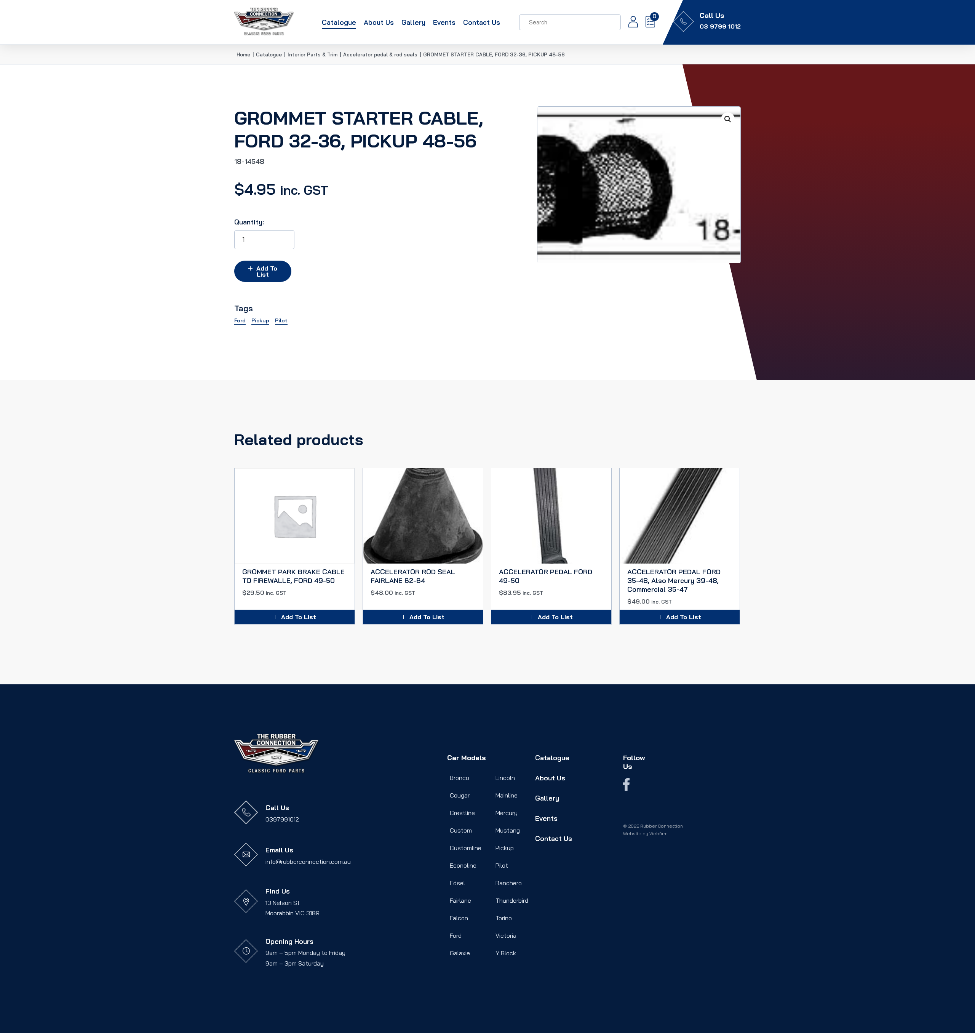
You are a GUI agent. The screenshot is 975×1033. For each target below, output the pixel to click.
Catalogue (339, 22)
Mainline (506, 795)
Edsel (457, 883)
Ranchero (508, 883)
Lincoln (505, 778)
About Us (379, 22)
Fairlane (460, 900)
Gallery (413, 22)
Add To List (266, 271)
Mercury (506, 813)
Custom (461, 830)
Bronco (459, 778)
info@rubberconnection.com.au (308, 861)
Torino (503, 918)
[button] (728, 119)
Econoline (463, 865)
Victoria (505, 935)
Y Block (505, 953)
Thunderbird (511, 900)
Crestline (462, 813)
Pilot (501, 865)
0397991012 (282, 819)
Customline (465, 848)
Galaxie (460, 953)
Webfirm (658, 833)
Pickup (504, 848)
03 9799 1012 (720, 26)
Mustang (507, 830)
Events (444, 22)
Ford (456, 935)
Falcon (459, 918)
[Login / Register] (629, 22)
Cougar (460, 795)
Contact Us (481, 22)
